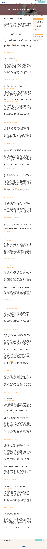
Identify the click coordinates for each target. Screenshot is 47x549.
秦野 (37, 36)
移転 (33, 36)
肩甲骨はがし (34, 40)
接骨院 (39, 36)
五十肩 (40, 39)
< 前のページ (5, 527)
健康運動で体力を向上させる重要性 (17, 34)
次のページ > (29, 527)
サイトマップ (31, 544)
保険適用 (42, 36)
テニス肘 (36, 39)
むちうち (38, 39)
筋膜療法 (38, 40)
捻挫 (33, 39)
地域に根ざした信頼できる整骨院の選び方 (17, 33)
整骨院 (35, 36)
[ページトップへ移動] (43, 540)
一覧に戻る (17, 527)
